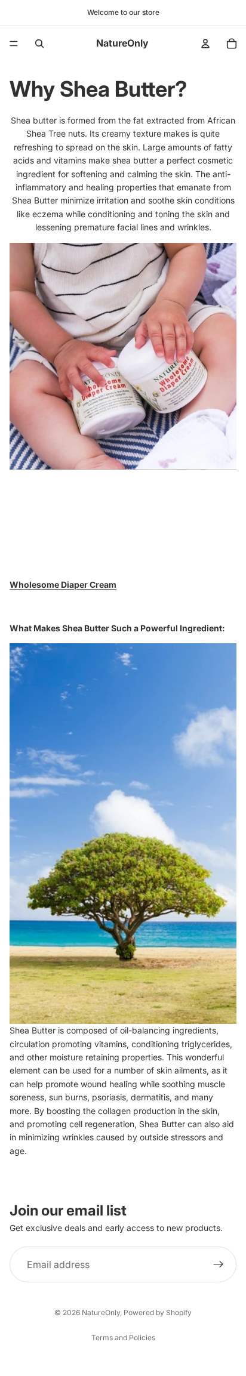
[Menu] (13, 43)
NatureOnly (101, 1312)
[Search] (39, 43)
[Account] (205, 43)
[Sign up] (218, 1264)
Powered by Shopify (158, 1312)
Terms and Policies (123, 1337)
